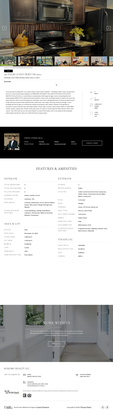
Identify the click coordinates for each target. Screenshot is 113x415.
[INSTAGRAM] (102, 407)
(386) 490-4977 (85, 376)
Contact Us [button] (56, 344)
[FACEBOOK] (107, 407)
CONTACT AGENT (92, 143)
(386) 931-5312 (44, 144)
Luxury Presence (43, 407)
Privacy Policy (86, 407)
